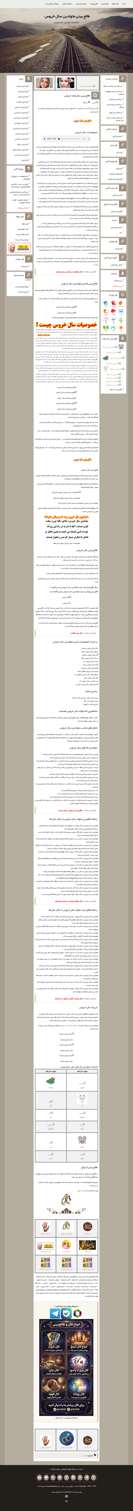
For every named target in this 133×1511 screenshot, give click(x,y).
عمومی (85, 1455)
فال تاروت (104, 3)
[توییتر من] (59, 1478)
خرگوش (51, 1128)
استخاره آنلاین (67, 3)
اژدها (51, 1087)
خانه (123, 3)
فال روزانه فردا (23, 292)
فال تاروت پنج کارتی (21, 123)
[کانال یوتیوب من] (46, 1478)
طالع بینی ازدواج (116, 211)
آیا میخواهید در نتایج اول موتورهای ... (20, 177)
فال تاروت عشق (22, 144)
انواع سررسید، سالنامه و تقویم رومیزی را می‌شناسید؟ (20, 185)
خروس (82, 1087)
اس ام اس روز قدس (115, 99)
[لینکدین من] (39, 1478)
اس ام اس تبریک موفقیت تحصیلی (114, 92)
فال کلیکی (118, 248)
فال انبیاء (119, 152)
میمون (82, 1117)
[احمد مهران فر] (88, 87)
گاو (51, 1105)
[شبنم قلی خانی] (44, 83)
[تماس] (66, 1478)
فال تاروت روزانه (22, 86)
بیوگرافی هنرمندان (21, 286)
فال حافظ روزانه (23, 229)
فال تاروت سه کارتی (21, 112)
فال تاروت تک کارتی (21, 107)
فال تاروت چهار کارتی (21, 117)
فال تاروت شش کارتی (20, 128)
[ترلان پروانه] (65, 83)
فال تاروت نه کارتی (21, 133)
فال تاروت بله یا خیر (21, 155)
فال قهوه (119, 168)
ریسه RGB (118, 281)
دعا (121, 232)
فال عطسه (24, 266)
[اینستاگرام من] (73, 1478)
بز (82, 1105)
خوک (82, 1158)
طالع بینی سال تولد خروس (77, 95)
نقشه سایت (55, 1492)
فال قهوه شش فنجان (115, 179)
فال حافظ (115, 3)
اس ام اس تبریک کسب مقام (112, 86)
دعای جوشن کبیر (116, 227)
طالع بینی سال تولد (115, 389)
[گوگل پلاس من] (53, 1478)
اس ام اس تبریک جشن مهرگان (115, 106)
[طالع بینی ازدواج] (66, 1201)
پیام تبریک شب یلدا (21, 239)
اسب (50, 1158)
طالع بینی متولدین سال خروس (67, 16)
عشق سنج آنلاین (116, 264)
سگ (82, 1128)
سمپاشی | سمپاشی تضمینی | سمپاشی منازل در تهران (20, 193)
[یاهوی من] (93, 1478)
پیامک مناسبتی (81, 3)
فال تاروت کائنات (22, 102)
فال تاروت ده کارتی (21, 139)
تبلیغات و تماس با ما (51, 3)
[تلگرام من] (86, 1478)
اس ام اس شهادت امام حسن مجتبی (115, 119)
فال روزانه (93, 3)
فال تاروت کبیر (23, 91)
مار (51, 1117)
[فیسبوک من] (80, 1478)
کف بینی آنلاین (117, 195)
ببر (51, 1147)
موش (82, 1147)
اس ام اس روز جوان (115, 112)
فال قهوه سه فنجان (115, 173)
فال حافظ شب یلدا (22, 234)
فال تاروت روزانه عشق (20, 149)
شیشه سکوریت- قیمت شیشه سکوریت (21, 201)
